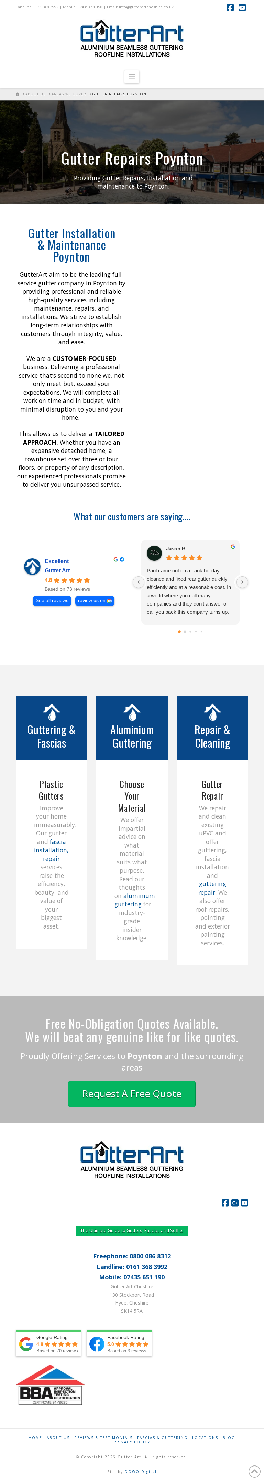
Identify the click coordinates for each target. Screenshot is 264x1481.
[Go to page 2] (190, 632)
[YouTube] (244, 1203)
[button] (131, 76)
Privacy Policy (132, 1442)
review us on (92, 600)
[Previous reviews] (138, 582)
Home (35, 1438)
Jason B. (176, 548)
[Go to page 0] (179, 632)
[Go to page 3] (196, 631)
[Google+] (235, 1203)
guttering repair (212, 888)
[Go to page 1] (185, 632)
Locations (205, 1438)
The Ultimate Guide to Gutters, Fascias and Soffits (132, 1230)
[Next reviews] (242, 582)
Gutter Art (57, 571)
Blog (229, 1438)
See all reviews (52, 600)
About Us (58, 1438)
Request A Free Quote (132, 1093)
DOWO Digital (141, 1471)
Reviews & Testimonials (103, 1438)
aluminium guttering (134, 900)
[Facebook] (225, 1203)
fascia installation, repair (51, 850)
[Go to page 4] (201, 631)
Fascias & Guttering (162, 1438)
